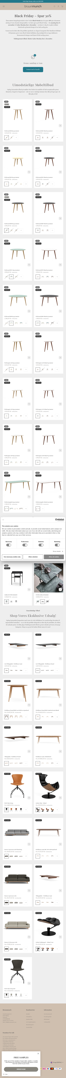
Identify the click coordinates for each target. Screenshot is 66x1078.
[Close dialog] (38, 1053)
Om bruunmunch (48, 1014)
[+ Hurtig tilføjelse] (60, 125)
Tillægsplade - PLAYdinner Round (12, 756)
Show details (57, 551)
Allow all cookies (54, 557)
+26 (57, 716)
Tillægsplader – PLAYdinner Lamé (44, 895)
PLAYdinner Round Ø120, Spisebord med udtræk (47, 710)
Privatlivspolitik (47, 1016)
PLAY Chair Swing (8, 803)
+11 (57, 856)
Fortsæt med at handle (33, 69)
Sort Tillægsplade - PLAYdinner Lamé (13, 664)
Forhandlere (29, 1016)
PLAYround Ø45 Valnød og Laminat (44, 131)
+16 (57, 137)
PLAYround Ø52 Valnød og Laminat (44, 177)
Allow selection (33, 557)
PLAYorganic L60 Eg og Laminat (12, 455)
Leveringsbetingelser (31, 1022)
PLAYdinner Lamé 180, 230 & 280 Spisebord (46, 849)
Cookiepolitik (47, 1022)
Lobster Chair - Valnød (41, 803)
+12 (26, 184)
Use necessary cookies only (12, 557)
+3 (42, 508)
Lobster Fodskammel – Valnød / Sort (44, 942)
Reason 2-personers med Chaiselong (13, 849)
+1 (25, 670)
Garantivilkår (29, 1027)
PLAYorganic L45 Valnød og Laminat (44, 363)
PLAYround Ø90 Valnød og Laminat (44, 316)
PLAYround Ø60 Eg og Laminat (11, 223)
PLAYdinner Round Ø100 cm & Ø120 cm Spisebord (16, 710)
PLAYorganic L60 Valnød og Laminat (44, 455)
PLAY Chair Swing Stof (9, 988)
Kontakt (28, 1014)
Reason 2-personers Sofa (10, 895)
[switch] (24, 545)
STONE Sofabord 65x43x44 (42, 594)
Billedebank (46, 1019)
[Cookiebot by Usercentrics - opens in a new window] (56, 520)
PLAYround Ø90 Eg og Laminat (11, 316)
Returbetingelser (30, 1024)
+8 (25, 809)
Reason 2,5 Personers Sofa (10, 942)
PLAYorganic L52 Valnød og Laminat (44, 409)
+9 (52, 184)
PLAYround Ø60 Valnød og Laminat (44, 223)
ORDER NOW (21, 1069)
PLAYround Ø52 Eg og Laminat (11, 177)
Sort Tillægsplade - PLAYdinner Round (45, 664)
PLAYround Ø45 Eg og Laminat (11, 131)
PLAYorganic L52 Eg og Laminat (12, 409)
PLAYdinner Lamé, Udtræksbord (43, 756)
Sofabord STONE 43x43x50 (10, 594)
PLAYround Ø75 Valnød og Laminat (44, 270)
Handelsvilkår (29, 1019)
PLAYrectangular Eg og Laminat (11, 502)
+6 (16, 137)
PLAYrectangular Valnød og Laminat (44, 502)
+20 (26, 902)
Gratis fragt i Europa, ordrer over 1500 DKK (33, 1)
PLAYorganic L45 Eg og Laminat (11, 363)
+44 (26, 856)
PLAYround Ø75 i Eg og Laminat (12, 270)
